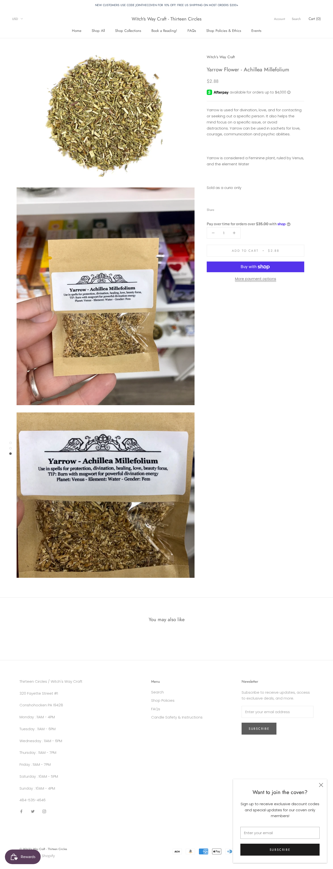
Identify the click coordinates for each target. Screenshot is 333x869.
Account (279, 19)
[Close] (321, 785)
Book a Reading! (164, 30)
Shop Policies (163, 700)
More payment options (255, 278)
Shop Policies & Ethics (223, 30)
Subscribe (280, 849)
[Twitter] (225, 208)
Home (76, 30)
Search (296, 19)
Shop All (98, 30)
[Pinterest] (231, 208)
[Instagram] (44, 811)
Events (256, 30)
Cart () (315, 18)
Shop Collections (128, 30)
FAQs (191, 30)
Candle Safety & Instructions (177, 717)
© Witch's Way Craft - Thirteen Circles (43, 849)
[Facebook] (218, 208)
